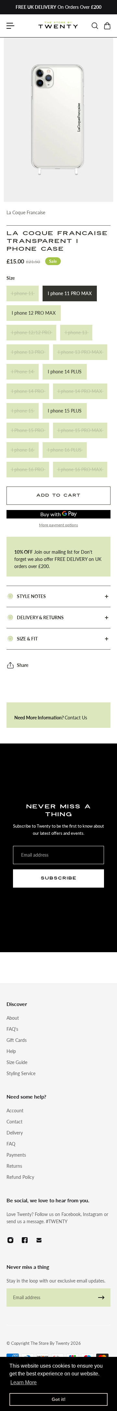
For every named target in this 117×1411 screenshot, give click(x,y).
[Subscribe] (101, 1297)
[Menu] (10, 25)
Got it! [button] (59, 1399)
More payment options (58, 524)
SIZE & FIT (27, 638)
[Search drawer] (94, 26)
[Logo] (58, 26)
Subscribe (59, 878)
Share (22, 665)
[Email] (39, 1240)
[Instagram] (10, 1240)
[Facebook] (25, 1240)
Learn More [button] (23, 1382)
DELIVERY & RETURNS (40, 617)
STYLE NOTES (31, 596)
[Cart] (107, 26)
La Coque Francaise (25, 212)
